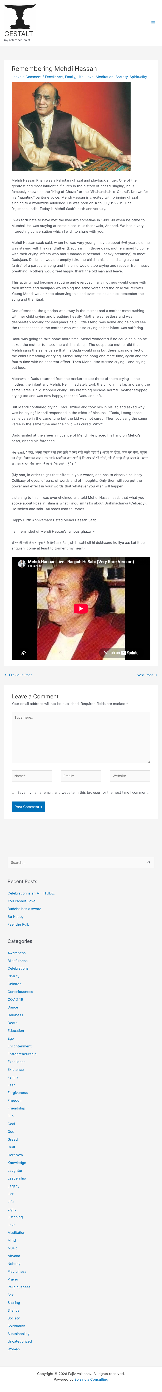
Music (13, 1248)
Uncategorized (20, 1341)
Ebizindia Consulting (91, 1379)
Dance (13, 1007)
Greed (13, 1139)
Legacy (13, 1186)
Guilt (11, 1147)
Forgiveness (18, 1093)
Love (90, 77)
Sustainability (19, 1334)
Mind (12, 1240)
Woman (14, 1349)
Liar (11, 1194)
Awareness (17, 953)
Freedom (15, 1100)
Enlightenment (20, 1046)
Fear (11, 1085)
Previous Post (18, 675)
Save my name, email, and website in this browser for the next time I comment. (83, 792)
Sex (11, 1295)
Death (13, 1023)
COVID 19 (15, 999)
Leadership (17, 1178)
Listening (15, 1217)
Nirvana (14, 1256)
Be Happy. (16, 916)
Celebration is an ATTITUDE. (31, 893)
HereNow (15, 1155)
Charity (13, 976)
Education (16, 1030)
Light (12, 1209)
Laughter (15, 1170)
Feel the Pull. (18, 924)
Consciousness (20, 992)
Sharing (14, 1302)
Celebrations (18, 968)
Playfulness (17, 1271)
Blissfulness (18, 961)
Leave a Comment (27, 77)
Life (80, 77)
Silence (14, 1310)
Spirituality (138, 77)
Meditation (104, 77)
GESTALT (18, 34)
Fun (11, 1116)
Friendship (16, 1108)
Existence (16, 1069)
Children (15, 984)
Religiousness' (19, 1287)
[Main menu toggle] (153, 23)
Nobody (14, 1264)
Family (70, 77)
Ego (11, 1038)
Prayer (13, 1279)
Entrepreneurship (22, 1054)
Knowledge (17, 1163)
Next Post (147, 675)
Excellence (54, 77)
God (11, 1131)
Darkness (15, 1015)
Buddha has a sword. (25, 909)
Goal (11, 1124)
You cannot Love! (22, 901)
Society (122, 77)
